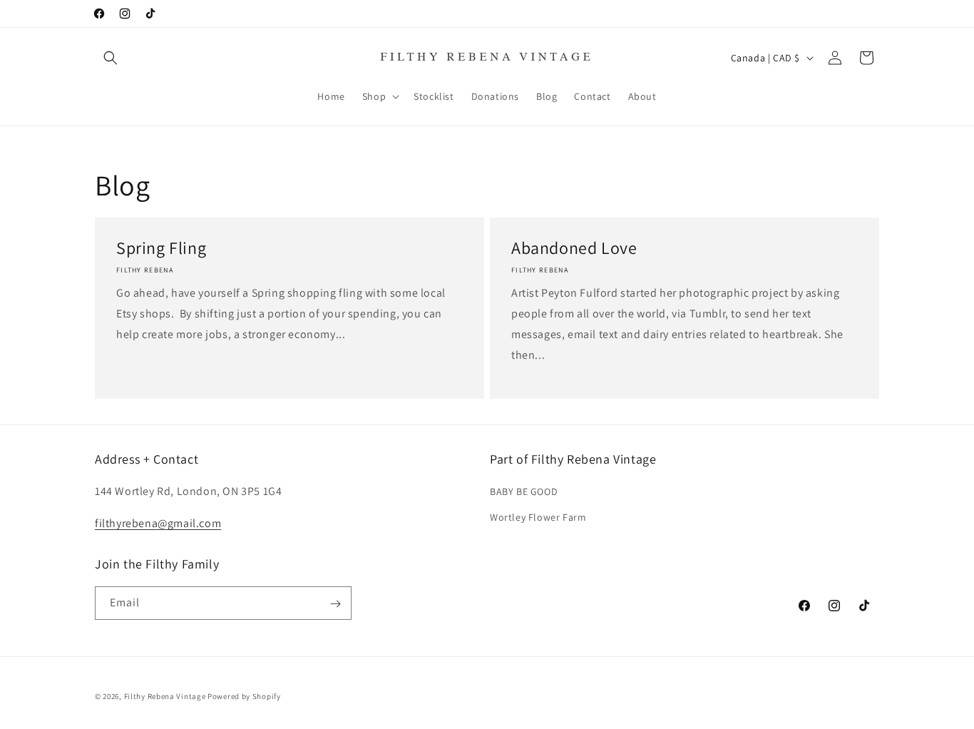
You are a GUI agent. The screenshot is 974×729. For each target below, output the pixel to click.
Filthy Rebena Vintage (165, 696)
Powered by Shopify (244, 696)
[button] (110, 57)
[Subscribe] (335, 604)
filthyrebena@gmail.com (158, 523)
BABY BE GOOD (524, 492)
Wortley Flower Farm (538, 517)
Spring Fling (161, 248)
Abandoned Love (574, 248)
